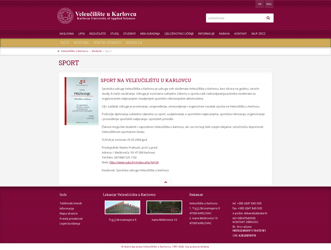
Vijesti (65, 42)
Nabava (224, 34)
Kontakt (240, 34)
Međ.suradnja (150, 34)
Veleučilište (97, 34)
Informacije (206, 34)
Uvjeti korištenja (70, 223)
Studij (114, 34)
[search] (268, 18)
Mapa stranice (69, 213)
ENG (269, 4)
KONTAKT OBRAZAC (245, 222)
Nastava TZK (134, 42)
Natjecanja (81, 42)
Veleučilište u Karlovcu (74, 51)
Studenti (129, 34)
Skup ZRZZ (258, 34)
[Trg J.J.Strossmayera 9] (122, 207)
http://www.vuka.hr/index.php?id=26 (134, 162)
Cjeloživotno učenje (179, 34)
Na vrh (165, 182)
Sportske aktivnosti (107, 42)
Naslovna (67, 34)
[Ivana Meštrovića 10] (164, 207)
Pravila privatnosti (71, 219)
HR (259, 4)
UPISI (81, 34)
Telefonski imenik (71, 203)
